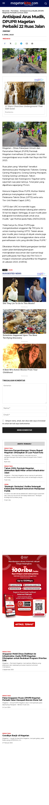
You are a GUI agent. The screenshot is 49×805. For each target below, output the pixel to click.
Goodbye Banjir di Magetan (15, 735)
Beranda (5, 11)
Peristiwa (14, 11)
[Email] (26, 43)
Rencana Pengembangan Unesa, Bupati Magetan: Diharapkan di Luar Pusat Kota (23, 451)
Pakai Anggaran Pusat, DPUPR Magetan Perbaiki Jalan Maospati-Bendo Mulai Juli (22, 699)
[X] (10, 43)
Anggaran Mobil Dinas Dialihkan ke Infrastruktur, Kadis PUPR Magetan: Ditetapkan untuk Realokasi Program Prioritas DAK (24, 657)
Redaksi (6, 39)
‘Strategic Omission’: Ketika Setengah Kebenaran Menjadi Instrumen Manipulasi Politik (24, 488)
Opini (6, 484)
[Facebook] (4, 43)
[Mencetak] (32, 43)
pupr (10, 270)
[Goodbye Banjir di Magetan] (24, 720)
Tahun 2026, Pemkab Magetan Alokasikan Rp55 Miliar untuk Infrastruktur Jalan (24, 470)
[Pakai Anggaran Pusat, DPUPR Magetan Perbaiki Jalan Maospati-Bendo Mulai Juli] (24, 683)
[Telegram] (21, 43)
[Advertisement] (24, 526)
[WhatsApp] (15, 43)
